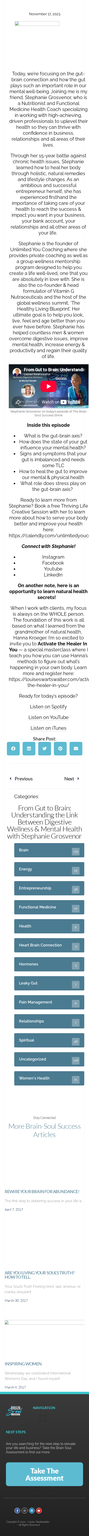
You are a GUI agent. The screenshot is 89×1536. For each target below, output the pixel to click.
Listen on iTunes (48, 728)
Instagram (53, 557)
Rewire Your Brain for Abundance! (42, 1191)
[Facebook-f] (17, 1510)
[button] (13, 749)
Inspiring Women (23, 1363)
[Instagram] (24, 1510)
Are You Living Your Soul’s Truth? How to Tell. (39, 1275)
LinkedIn (53, 575)
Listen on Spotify (48, 707)
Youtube (53, 569)
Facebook (53, 563)
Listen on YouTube (48, 717)
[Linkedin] (32, 1510)
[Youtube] (39, 1510)
